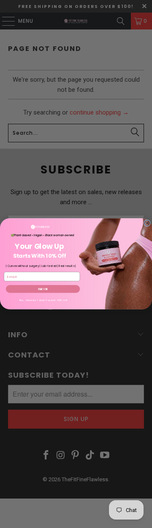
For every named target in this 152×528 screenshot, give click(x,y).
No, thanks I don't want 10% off (43, 300)
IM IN (43, 289)
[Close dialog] (147, 223)
